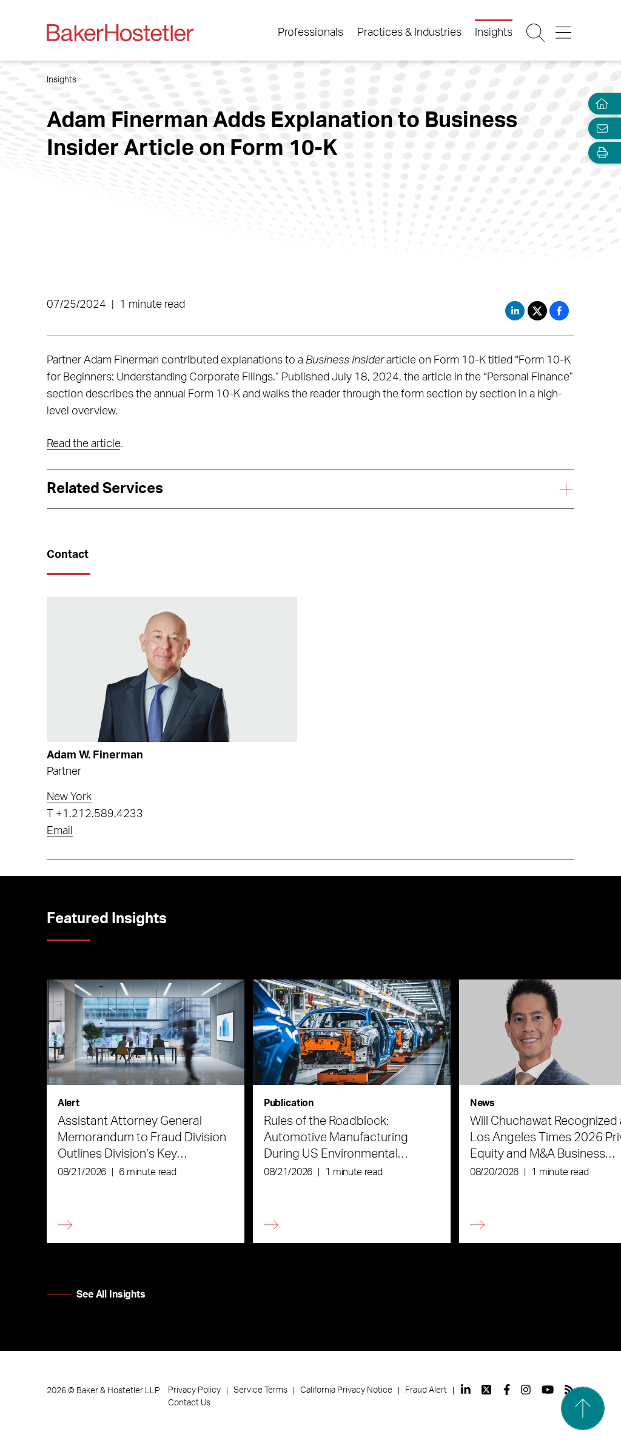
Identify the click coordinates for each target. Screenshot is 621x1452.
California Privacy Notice (346, 1390)
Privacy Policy (194, 1390)
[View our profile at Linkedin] (466, 1389)
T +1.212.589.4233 (95, 814)
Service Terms (260, 1390)
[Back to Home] (120, 32)
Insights (493, 32)
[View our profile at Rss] (569, 1389)
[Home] (599, 104)
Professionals (310, 32)
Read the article (83, 444)
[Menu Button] (564, 33)
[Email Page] (599, 128)
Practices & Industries (409, 32)
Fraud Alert (426, 1390)
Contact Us (189, 1403)
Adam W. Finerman (95, 755)
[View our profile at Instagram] (526, 1389)
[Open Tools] (599, 153)
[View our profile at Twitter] (487, 1389)
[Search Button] (536, 33)
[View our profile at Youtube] (548, 1389)
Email (60, 831)
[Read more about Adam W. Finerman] (172, 669)
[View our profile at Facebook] (506, 1389)
